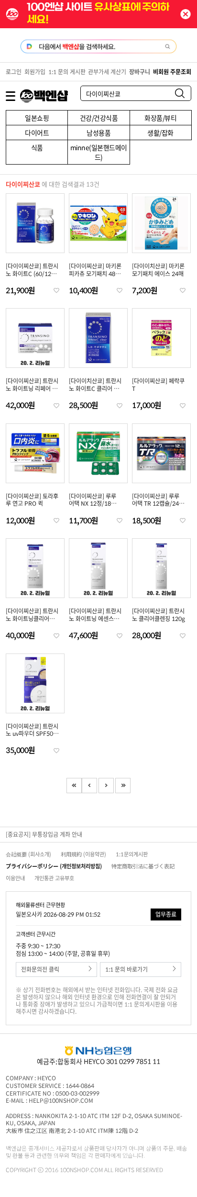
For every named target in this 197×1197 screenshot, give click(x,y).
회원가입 (34, 71)
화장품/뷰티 (160, 117)
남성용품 (98, 132)
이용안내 (15, 878)
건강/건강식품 (99, 117)
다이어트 (37, 132)
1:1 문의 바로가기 (126, 969)
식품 (37, 147)
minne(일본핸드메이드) (98, 152)
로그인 (14, 71)
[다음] (106, 785)
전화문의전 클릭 (40, 969)
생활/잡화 (160, 132)
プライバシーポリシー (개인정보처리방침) (54, 866)
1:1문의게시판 (132, 854)
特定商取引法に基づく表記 (143, 866)
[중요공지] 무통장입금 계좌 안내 (44, 834)
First (74, 785)
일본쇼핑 (37, 117)
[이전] (89, 785)
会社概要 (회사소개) (28, 854)
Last (123, 785)
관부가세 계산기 (107, 71)
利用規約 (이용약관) (83, 854)
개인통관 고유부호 (54, 878)
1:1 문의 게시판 (67, 71)
